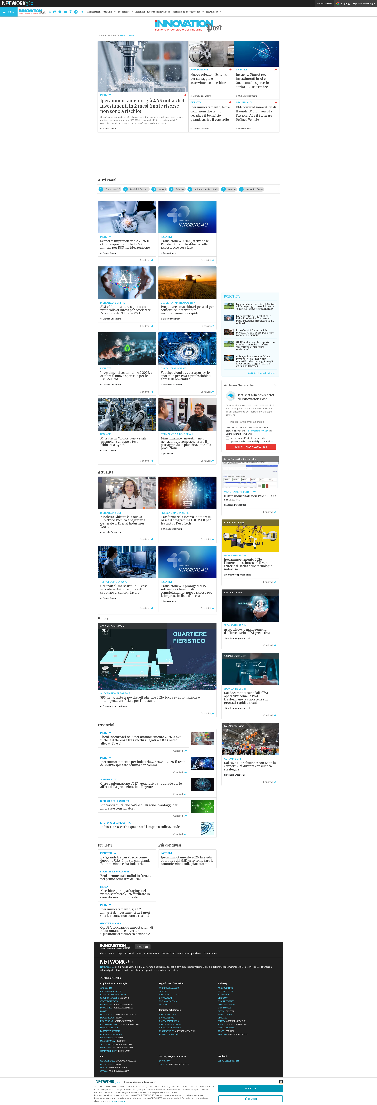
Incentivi (140, 11)
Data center (112, 1038)
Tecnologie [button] (123, 11)
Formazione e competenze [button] (186, 11)
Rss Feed (129, 953)
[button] (9, 12)
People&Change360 (169, 1034)
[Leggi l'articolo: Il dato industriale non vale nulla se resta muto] (250, 486)
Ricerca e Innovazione (158, 11)
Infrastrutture (119, 1024)
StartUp (174, 1064)
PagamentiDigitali (110, 1031)
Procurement (177, 1031)
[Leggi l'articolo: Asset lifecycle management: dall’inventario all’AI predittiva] (250, 619)
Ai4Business (106, 988)
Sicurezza (116, 1044)
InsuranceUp (224, 1008)
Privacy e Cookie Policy (148, 953)
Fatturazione (118, 1014)
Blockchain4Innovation (113, 994)
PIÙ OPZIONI (250, 1099)
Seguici (141, 946)
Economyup (165, 1061)
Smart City (116, 1047)
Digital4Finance (167, 1014)
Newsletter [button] (212, 11)
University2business (228, 1061)
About (103, 953)
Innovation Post (226, 1004)
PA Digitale (110, 1064)
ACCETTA (250, 1088)
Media (226, 1011)
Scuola (232, 1024)
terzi (272, 441)
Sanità (232, 1021)
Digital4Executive (169, 994)
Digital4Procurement (171, 1024)
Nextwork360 (107, 967)
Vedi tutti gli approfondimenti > (262, 373)
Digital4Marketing (169, 1021)
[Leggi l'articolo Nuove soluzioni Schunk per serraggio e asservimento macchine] (211, 70)
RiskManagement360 (111, 1034)
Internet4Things (109, 1028)
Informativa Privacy (257, 430)
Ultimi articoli (93, 11)
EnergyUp (223, 998)
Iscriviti (251, 447)
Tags (120, 953)
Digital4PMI (165, 998)
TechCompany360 (168, 1001)
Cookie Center (210, 953)
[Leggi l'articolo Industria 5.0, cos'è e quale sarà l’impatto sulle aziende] (157, 828)
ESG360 (103, 1011)
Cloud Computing (114, 998)
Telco (226, 1031)
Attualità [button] (107, 11)
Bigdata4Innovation (110, 991)
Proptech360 (225, 1014)
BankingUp (223, 994)
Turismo (233, 1034)
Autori (112, 953)
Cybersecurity (113, 1041)
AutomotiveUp (225, 991)
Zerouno (163, 1004)
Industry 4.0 (117, 1021)
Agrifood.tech (225, 988)
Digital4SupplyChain (170, 1028)
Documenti (116, 1004)
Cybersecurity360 (109, 1001)
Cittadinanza (118, 1061)
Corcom (163, 991)
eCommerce (116, 1008)
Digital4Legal (166, 1018)
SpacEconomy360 (226, 1028)
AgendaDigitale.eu (169, 988)
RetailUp (222, 1018)
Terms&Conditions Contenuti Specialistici (181, 953)
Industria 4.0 (111, 1018)
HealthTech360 (226, 1001)
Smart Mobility (115, 1051)
